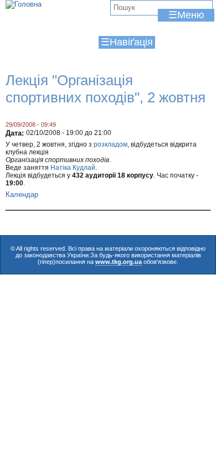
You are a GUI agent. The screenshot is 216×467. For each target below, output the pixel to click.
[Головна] (24, 4)
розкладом (110, 144)
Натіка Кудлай (72, 168)
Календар (22, 194)
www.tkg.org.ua (118, 261)
